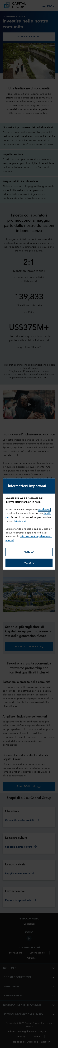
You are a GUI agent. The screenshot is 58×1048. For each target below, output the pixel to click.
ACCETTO (29, 563)
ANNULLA (29, 552)
